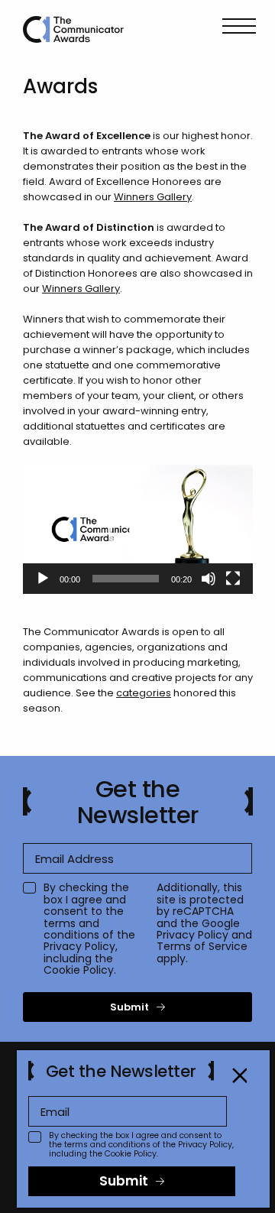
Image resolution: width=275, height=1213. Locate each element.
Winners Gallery (153, 197)
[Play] (42, 578)
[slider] (125, 578)
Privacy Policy (79, 946)
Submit (129, 1007)
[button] (138, 528)
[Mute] (208, 578)
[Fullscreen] (233, 578)
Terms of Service (202, 946)
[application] (138, 529)
